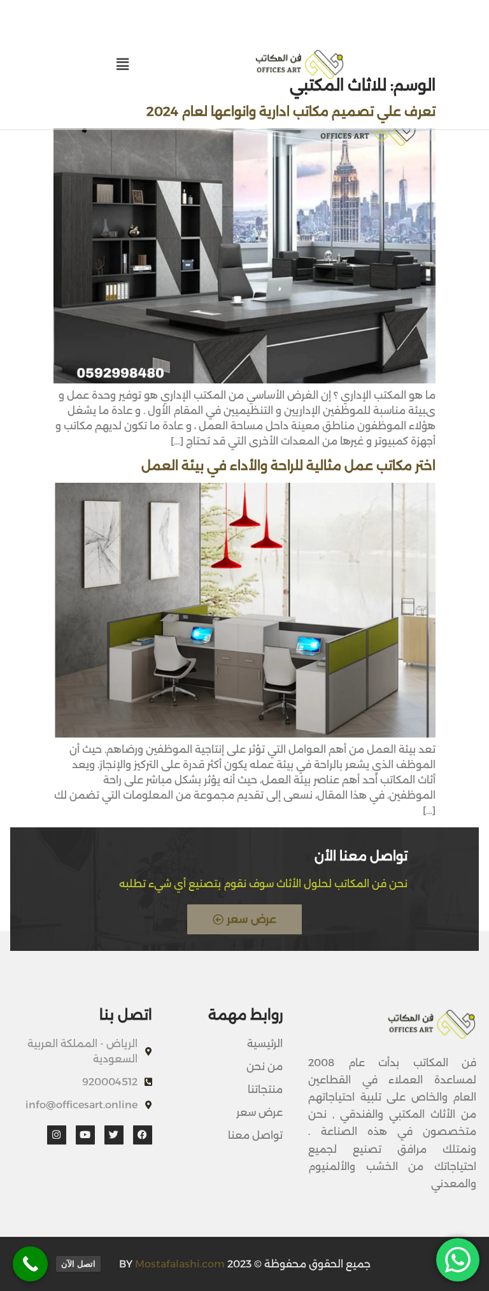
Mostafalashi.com (180, 1264)
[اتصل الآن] (30, 1263)
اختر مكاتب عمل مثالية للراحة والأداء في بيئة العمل (288, 465)
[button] (122, 64)
